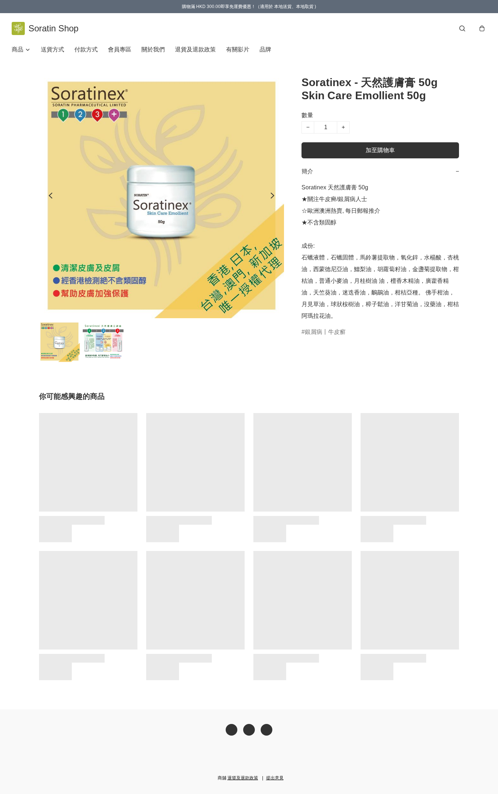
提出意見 (275, 777)
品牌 (265, 49)
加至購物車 (380, 150)
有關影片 (237, 49)
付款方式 (86, 49)
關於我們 (153, 49)
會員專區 (119, 49)
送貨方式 (52, 49)
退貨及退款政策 (195, 49)
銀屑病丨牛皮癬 (325, 332)
